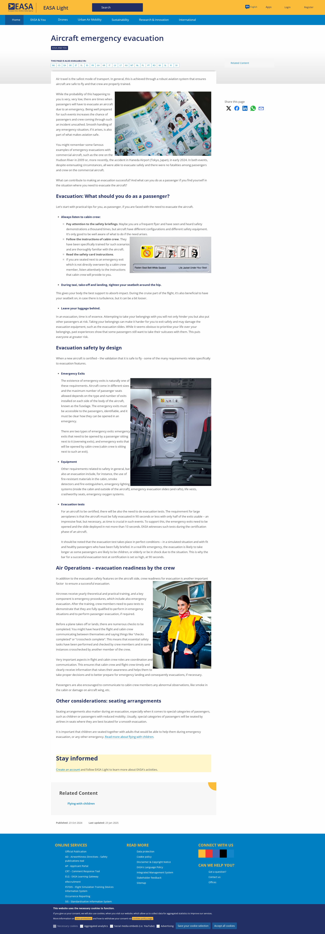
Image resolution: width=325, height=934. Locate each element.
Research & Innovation (154, 20)
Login (288, 7)
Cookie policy (144, 856)
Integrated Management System (155, 872)
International (187, 20)
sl (165, 65)
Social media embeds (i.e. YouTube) (134, 926)
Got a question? (217, 871)
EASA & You (38, 20)
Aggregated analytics (96, 926)
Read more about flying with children (129, 737)
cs (59, 65)
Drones (63, 19)
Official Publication (75, 851)
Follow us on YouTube (209, 854)
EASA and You (59, 47)
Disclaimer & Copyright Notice (154, 862)
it (109, 65)
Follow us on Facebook (216, 854)
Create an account (68, 769)
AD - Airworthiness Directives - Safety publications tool (86, 858)
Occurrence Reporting (77, 896)
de (70, 65)
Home (16, 20)
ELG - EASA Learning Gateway (81, 876)
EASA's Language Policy (150, 867)
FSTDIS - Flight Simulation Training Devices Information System (89, 889)
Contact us (215, 877)
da (64, 65)
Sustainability (120, 20)
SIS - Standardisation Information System (88, 901)
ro (154, 65)
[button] (228, 108)
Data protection (145, 851)
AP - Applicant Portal (76, 866)
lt (121, 65)
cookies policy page (142, 918)
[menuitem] (286, 7)
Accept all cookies (224, 925)
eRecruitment (73, 881)
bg (53, 65)
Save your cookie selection (193, 925)
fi (171, 65)
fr (93, 65)
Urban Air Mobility (90, 19)
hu (126, 65)
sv (176, 65)
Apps (269, 7)
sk (160, 65)
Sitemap (141, 882)
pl (143, 65)
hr (104, 65)
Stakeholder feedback (149, 877)
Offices (212, 882)
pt (148, 65)
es (87, 65)
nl (137, 65)
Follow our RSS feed (201, 854)
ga (98, 65)
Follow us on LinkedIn (230, 854)
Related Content (240, 63)
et (76, 65)
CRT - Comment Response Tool (82, 871)
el (82, 65)
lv (115, 65)
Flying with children (81, 803)
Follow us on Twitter (223, 854)
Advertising (167, 926)
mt (132, 65)
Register (308, 7)
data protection (83, 918)
